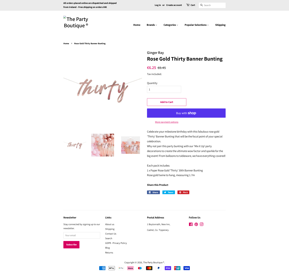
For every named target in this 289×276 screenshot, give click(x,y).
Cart (193, 5)
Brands (151, 25)
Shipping (220, 25)
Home (136, 25)
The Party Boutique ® (153, 262)
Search (108, 238)
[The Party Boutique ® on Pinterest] (196, 224)
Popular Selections (196, 25)
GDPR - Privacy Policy (116, 243)
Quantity (152, 83)
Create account (174, 5)
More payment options (166, 122)
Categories (170, 25)
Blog (107, 247)
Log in (158, 5)
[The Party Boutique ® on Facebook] (191, 224)
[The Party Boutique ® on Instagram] (201, 224)
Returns (109, 252)
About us (109, 224)
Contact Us (110, 233)
